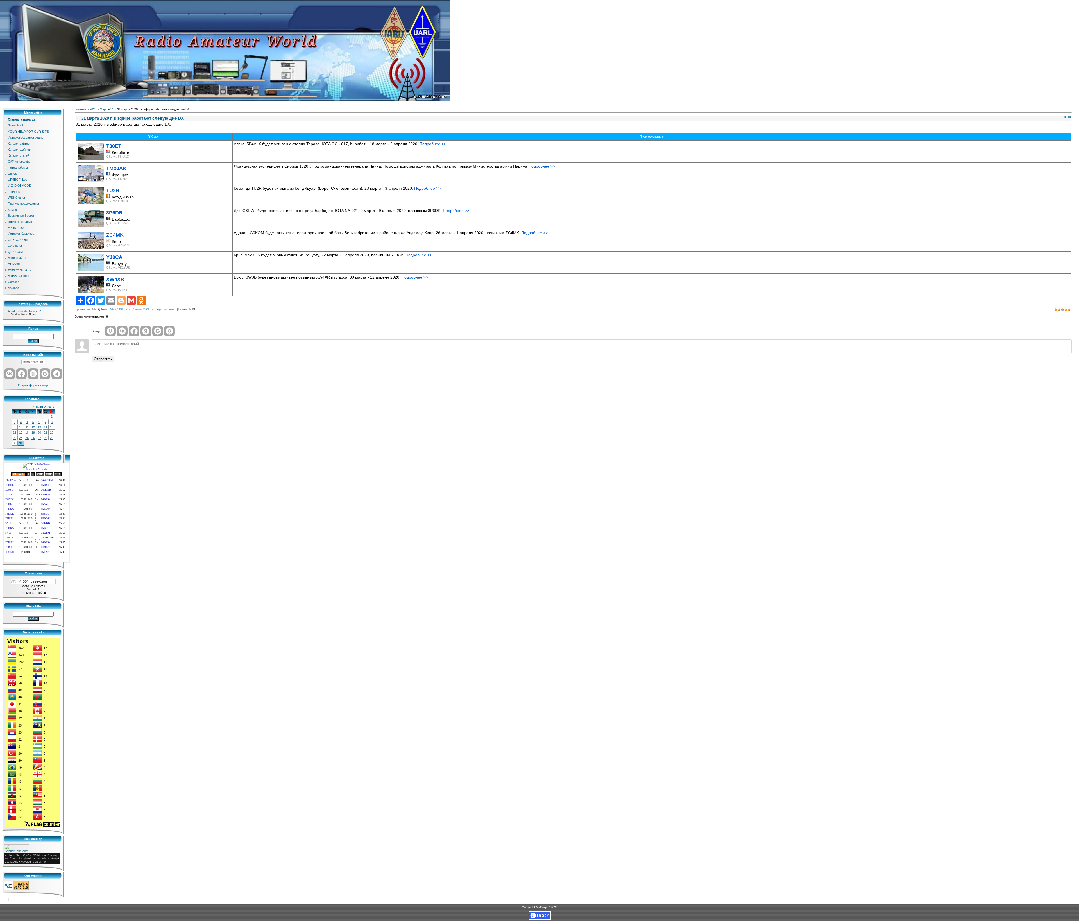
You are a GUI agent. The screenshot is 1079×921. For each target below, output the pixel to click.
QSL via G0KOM (117, 245)
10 (20, 427)
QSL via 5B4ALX (117, 156)
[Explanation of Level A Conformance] (16, 889)
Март (103, 109)
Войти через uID (33, 362)
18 (27, 432)
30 (14, 443)
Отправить (103, 359)
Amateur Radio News (22, 311)
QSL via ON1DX (117, 201)
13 (39, 427)
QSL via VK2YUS (118, 267)
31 (20, 443)
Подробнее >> (433, 144)
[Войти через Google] (45, 373)
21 (45, 432)
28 (45, 438)
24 (20, 438)
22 (51, 432)
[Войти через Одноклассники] (56, 373)
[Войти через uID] (110, 331)
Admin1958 (116, 309)
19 (33, 432)
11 (27, 427)
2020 (93, 109)
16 (14, 432)
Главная (80, 109)
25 (27, 438)
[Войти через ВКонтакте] (9, 373)
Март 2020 (43, 406)
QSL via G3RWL (117, 223)
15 (51, 427)
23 (14, 438)
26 (33, 438)
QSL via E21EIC (117, 289)
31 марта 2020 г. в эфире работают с (154, 309)
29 (51, 438)
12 (33, 427)
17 (20, 432)
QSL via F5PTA (116, 178)
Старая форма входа (33, 385)
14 (45, 427)
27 (39, 438)
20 (39, 432)
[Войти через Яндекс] (33, 373)
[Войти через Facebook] (21, 373)
